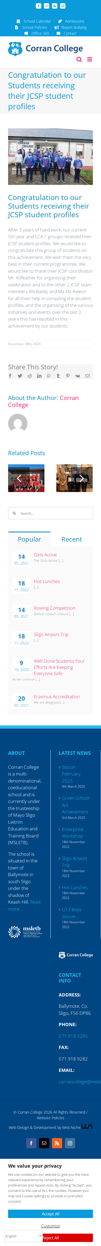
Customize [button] (50, 1226)
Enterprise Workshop (72, 832)
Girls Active (45, 555)
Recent (71, 539)
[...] (61, 560)
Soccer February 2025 (71, 774)
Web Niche (72, 1127)
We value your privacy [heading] (35, 1166)
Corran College (30, 1112)
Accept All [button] (51, 1213)
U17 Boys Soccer (72, 912)
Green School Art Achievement (75, 805)
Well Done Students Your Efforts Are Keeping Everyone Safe (59, 667)
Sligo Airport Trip (51, 634)
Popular (29, 539)
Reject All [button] (50, 1237)
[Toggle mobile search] (79, 59)
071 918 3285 (73, 1036)
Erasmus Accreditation (57, 696)
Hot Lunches (47, 581)
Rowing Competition (54, 608)
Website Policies (50, 1117)
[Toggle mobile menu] (90, 59)
